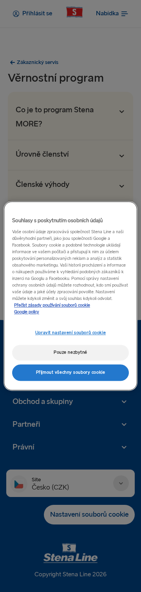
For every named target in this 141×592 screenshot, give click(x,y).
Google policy (26, 312)
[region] (70, 296)
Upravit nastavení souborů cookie (70, 333)
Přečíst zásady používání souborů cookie (52, 305)
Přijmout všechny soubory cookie (70, 372)
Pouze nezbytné (70, 352)
